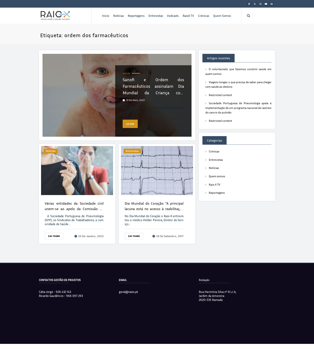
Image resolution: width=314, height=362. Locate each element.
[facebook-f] (249, 4)
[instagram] (260, 4)
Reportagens (136, 16)
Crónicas (203, 16)
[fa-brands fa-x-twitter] (255, 4)
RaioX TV (188, 16)
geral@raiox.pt (128, 292)
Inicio (105, 16)
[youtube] (266, 4)
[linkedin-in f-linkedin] (271, 4)
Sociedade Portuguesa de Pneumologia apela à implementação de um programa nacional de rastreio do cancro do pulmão (238, 107)
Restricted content (220, 95)
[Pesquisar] (248, 15)
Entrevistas (155, 16)
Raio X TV (214, 184)
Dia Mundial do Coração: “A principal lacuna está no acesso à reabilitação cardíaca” (154, 206)
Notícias (118, 16)
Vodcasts (173, 16)
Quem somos (217, 176)
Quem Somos (222, 16)
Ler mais (130, 123)
